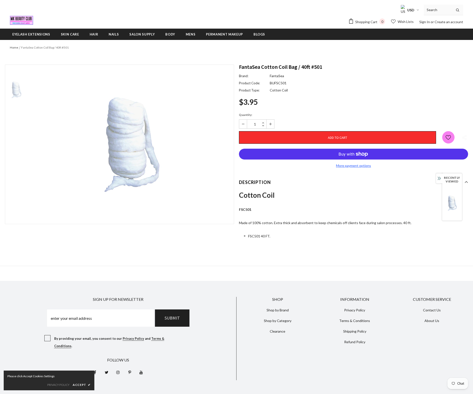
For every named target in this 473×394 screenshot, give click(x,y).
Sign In (425, 22)
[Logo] (21, 20)
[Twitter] (106, 372)
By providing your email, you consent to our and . (109, 342)
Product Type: (249, 90)
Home (14, 47)
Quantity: (246, 115)
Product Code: (249, 83)
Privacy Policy (133, 338)
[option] (130, 144)
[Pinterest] (129, 372)
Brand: (243, 76)
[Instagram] (118, 372)
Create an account (449, 22)
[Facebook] (94, 372)
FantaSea (277, 76)
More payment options (353, 165)
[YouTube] (141, 372)
